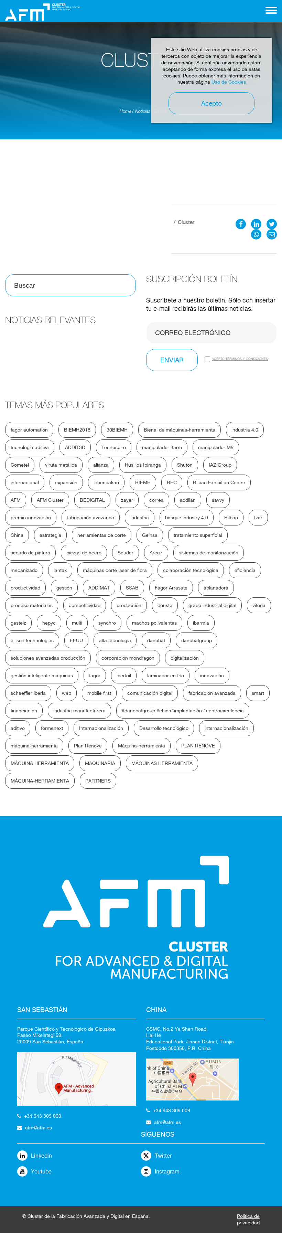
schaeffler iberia (28, 693)
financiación (24, 710)
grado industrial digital (212, 605)
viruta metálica (61, 465)
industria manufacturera (79, 710)
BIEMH (143, 482)
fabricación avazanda (90, 517)
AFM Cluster (50, 500)
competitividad (84, 605)
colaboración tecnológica (190, 570)
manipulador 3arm (162, 447)
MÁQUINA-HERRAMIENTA (40, 781)
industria (139, 517)
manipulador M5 (216, 447)
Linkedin (41, 1155)
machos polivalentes (154, 623)
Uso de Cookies (228, 82)
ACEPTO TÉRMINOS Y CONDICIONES (240, 359)
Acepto (211, 103)
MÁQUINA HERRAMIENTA (40, 763)
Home (125, 111)
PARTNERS (98, 781)
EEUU (76, 640)
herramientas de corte (101, 535)
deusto (165, 605)
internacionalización (226, 728)
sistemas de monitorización (208, 552)
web (66, 693)
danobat (156, 640)
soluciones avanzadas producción (48, 658)
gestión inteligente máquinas (42, 675)
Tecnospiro (113, 447)
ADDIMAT (99, 588)
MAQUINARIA (100, 763)
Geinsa (150, 535)
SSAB (132, 588)
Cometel (20, 465)
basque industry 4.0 (186, 517)
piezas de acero (83, 552)
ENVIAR (172, 360)
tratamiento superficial (198, 535)
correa (156, 500)
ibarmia (201, 623)
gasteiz (18, 623)
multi (77, 623)
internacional (25, 482)
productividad (25, 588)
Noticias (142, 111)
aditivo (18, 728)
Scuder (125, 552)
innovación (212, 675)
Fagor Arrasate (171, 588)
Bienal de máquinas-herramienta (179, 430)
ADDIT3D (75, 447)
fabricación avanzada (212, 693)
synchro (107, 623)
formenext (52, 728)
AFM (16, 500)
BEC (172, 482)
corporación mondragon (127, 658)
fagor (94, 675)
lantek (60, 570)
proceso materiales (32, 605)
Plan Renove (88, 745)
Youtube (41, 1171)
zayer (127, 500)
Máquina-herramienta (141, 745)
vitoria (258, 605)
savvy (218, 500)
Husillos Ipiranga (143, 465)
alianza (101, 465)
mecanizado (24, 570)
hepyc (49, 623)
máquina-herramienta (34, 745)
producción (129, 605)
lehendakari (106, 482)
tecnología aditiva (30, 447)
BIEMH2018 (77, 430)
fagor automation (29, 430)
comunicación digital (149, 693)
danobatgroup (196, 640)
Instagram (167, 1171)
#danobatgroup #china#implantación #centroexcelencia (183, 710)
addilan (188, 500)
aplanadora (216, 588)
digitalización (185, 658)
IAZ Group (220, 465)
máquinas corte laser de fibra (115, 570)
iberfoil (124, 675)
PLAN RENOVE (198, 745)
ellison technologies (32, 640)
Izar (258, 517)
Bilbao (231, 517)
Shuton (185, 465)
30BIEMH (117, 430)
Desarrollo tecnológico (163, 728)
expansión (66, 482)
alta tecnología (115, 640)
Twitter (163, 1155)
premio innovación (31, 517)
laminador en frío (165, 675)
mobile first (99, 693)
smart (258, 693)
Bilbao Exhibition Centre (219, 482)
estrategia (50, 535)
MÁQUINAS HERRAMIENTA (162, 763)
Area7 (156, 552)
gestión (64, 588)
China (17, 535)
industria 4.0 (244, 430)
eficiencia (245, 570)
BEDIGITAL (92, 500)
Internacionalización (101, 728)
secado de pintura (30, 552)
